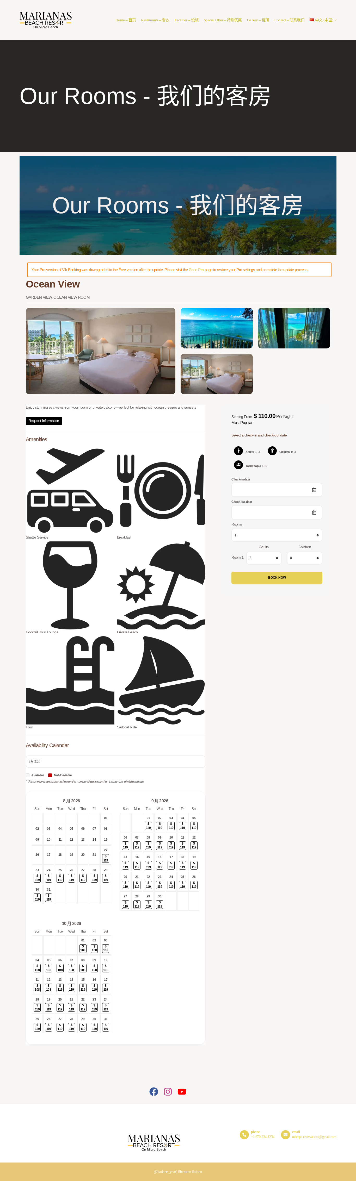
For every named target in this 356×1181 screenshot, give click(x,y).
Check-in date (240, 479)
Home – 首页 (125, 20)
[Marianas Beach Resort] (46, 20)
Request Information (43, 421)
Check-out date (241, 502)
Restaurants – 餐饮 (155, 20)
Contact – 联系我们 (289, 20)
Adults (263, 547)
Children (304, 547)
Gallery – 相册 (258, 20)
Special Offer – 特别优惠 (223, 20)
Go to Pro (196, 269)
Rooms (236, 524)
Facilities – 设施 (187, 20)
